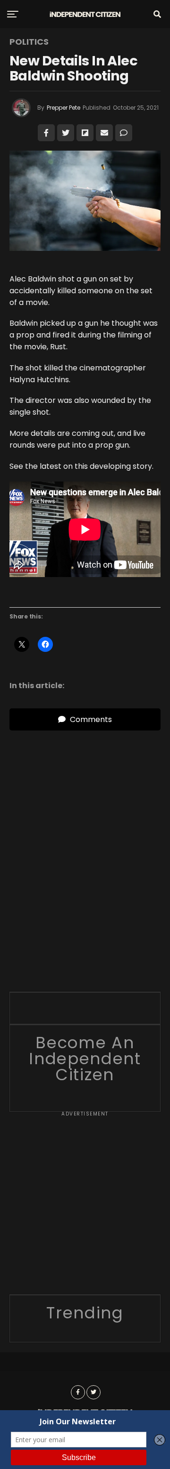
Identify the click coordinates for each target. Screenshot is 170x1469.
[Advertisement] (85, 1206)
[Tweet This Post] (65, 132)
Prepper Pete (63, 108)
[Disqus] (85, 848)
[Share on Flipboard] (85, 132)
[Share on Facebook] (46, 132)
